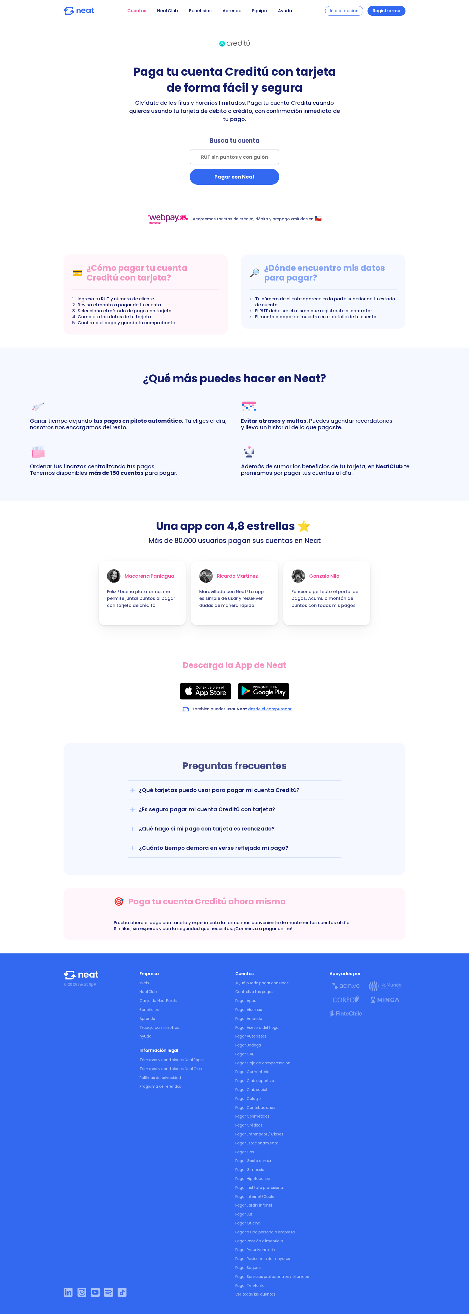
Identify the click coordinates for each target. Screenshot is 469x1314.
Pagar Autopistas (251, 1036)
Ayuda (285, 11)
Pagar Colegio (248, 1098)
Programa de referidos (160, 1086)
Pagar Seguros (248, 1267)
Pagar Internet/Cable (254, 1196)
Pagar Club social (251, 1089)
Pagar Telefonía (250, 1285)
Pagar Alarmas (248, 1009)
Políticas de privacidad (160, 1077)
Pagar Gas (244, 1152)
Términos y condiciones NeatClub (171, 1068)
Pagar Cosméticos (252, 1116)
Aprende (232, 11)
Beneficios (200, 11)
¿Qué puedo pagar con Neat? (262, 983)
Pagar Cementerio (252, 1071)
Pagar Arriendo (248, 1018)
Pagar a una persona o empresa (265, 1232)
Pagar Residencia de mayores (262, 1258)
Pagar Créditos (248, 1125)
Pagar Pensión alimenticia (259, 1241)
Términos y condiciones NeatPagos (172, 1059)
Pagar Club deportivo (254, 1080)
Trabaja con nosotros (159, 1027)
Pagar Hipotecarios (252, 1178)
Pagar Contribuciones (255, 1107)
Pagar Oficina (247, 1223)
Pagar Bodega (248, 1045)
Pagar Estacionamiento (256, 1143)
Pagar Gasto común (254, 1160)
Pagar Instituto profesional (259, 1187)
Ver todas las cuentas (255, 1294)
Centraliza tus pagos (254, 991)
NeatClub (167, 11)
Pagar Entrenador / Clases (259, 1134)
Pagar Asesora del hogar (257, 1027)
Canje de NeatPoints (158, 1000)
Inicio (144, 983)
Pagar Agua (245, 1000)
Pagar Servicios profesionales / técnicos (272, 1276)
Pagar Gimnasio (249, 1169)
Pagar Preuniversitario (255, 1249)
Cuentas (136, 11)
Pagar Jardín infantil (253, 1205)
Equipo (259, 11)
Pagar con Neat (234, 176)
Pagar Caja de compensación (262, 1063)
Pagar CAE (244, 1054)
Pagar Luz (244, 1214)
